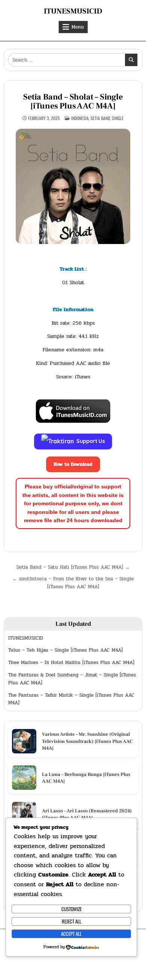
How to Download (73, 464)
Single (118, 118)
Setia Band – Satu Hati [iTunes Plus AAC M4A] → (73, 567)
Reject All (71, 921)
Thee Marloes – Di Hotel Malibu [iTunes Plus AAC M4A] (71, 662)
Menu (78, 27)
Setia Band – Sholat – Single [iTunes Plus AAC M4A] (72, 101)
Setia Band (100, 118)
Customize (71, 909)
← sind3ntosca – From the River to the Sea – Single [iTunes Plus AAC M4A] (73, 582)
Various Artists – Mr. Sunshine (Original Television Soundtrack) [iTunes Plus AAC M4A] (87, 741)
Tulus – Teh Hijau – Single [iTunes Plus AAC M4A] (65, 650)
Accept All (71, 933)
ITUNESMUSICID (73, 11)
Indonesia (80, 118)
